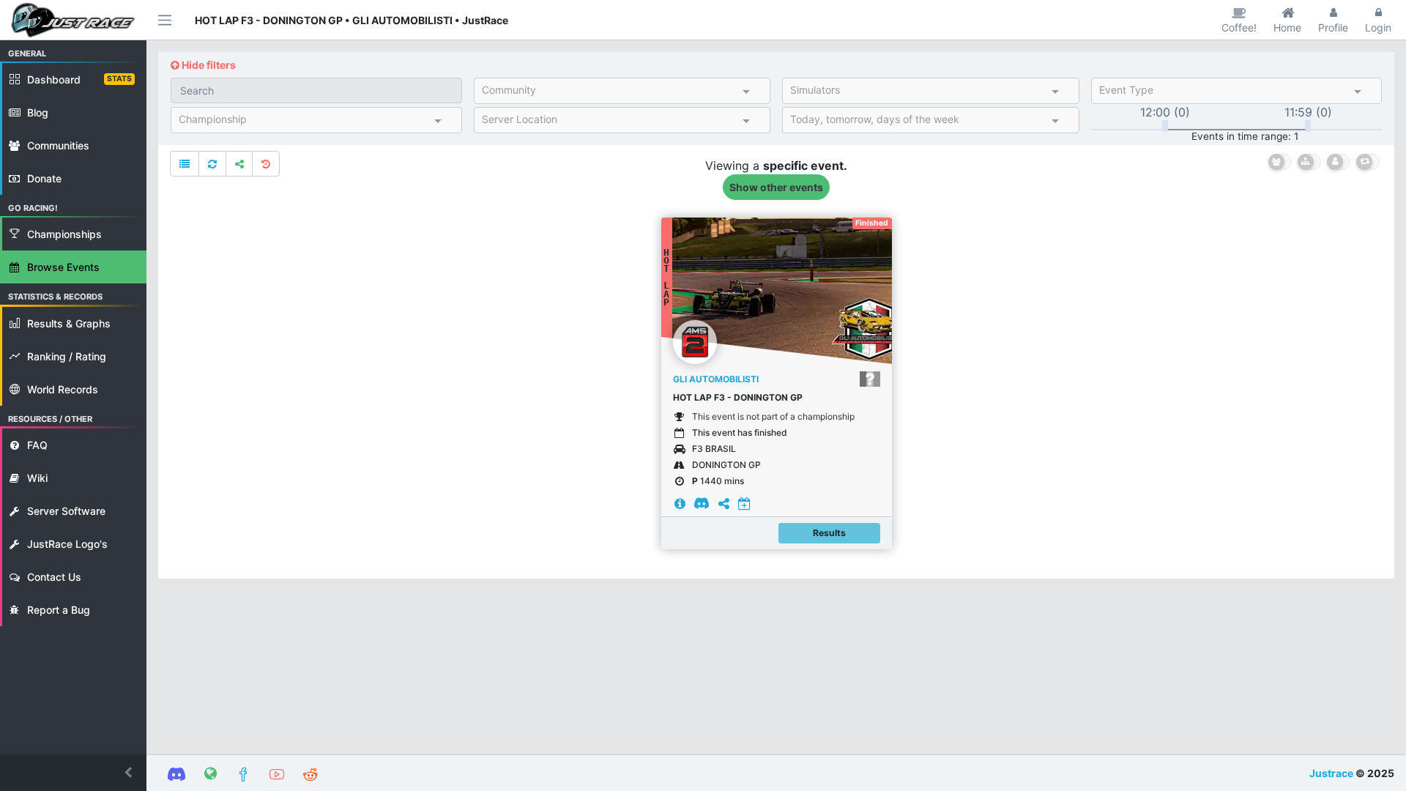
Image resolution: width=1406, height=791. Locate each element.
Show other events (776, 187)
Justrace (1331, 773)
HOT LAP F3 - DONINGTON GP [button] (738, 397)
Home (1287, 27)
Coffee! (1239, 27)
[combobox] (610, 93)
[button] (73, 772)
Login (1378, 27)
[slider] (1165, 126)
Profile (1333, 27)
